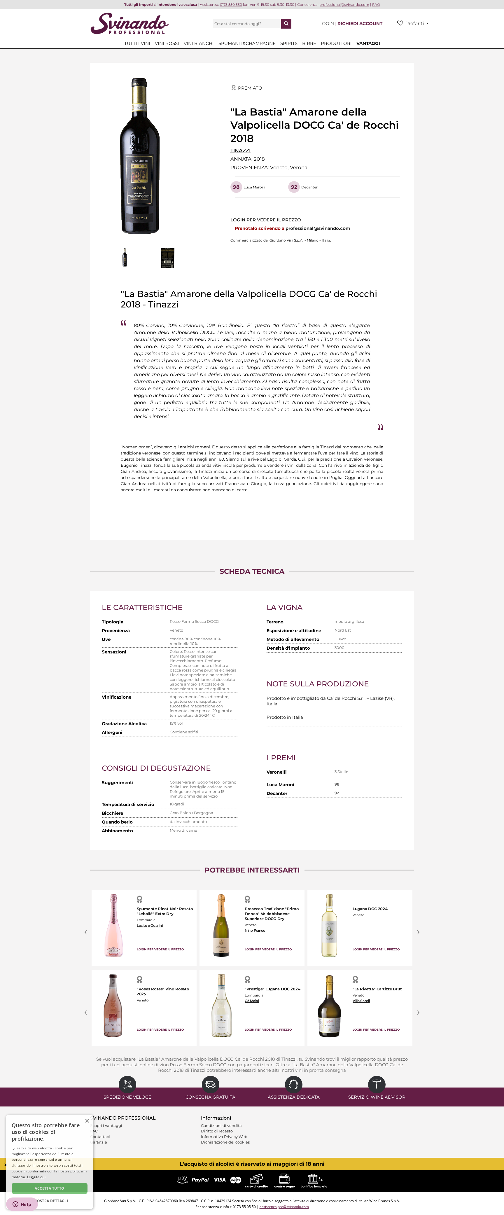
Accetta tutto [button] (49, 1188)
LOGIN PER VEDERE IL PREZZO (265, 220)
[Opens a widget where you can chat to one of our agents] (22, 1204)
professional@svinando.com (318, 228)
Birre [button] (309, 43)
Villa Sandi (361, 1001)
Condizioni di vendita (221, 1125)
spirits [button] (289, 43)
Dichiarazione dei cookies (225, 1142)
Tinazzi (240, 150)
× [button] (87, 1121)
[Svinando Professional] (129, 23)
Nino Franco (255, 930)
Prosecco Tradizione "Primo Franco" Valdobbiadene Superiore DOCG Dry (272, 913)
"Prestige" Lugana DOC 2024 (272, 989)
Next (418, 928)
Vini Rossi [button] (167, 43)
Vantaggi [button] (368, 43)
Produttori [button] (336, 43)
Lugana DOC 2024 (370, 908)
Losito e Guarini (149, 925)
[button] (50, 1200)
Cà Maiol (252, 1001)
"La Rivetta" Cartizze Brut (377, 989)
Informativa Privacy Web (224, 1136)
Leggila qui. (37, 1176)
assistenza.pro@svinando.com (284, 1206)
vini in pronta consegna (320, 1070)
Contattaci (100, 1136)
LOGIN (327, 23)
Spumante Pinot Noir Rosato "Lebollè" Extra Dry (165, 911)
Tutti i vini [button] (137, 43)
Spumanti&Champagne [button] (247, 43)
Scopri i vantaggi (106, 1125)
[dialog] (49, 1162)
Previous (86, 928)
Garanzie (98, 1142)
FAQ (94, 1131)
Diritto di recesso (217, 1131)
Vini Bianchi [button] (199, 43)
